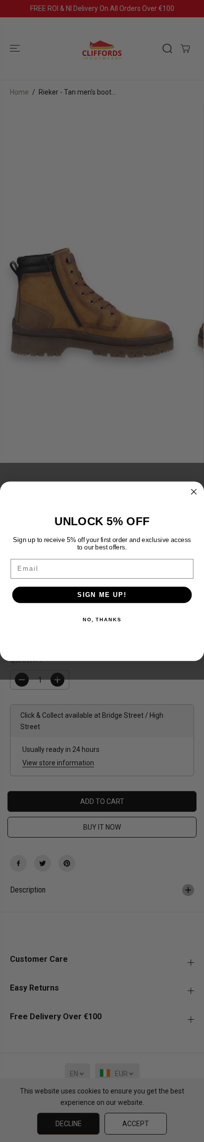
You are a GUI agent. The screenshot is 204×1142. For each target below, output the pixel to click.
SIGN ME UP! (102, 594)
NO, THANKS (102, 619)
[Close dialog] (194, 491)
